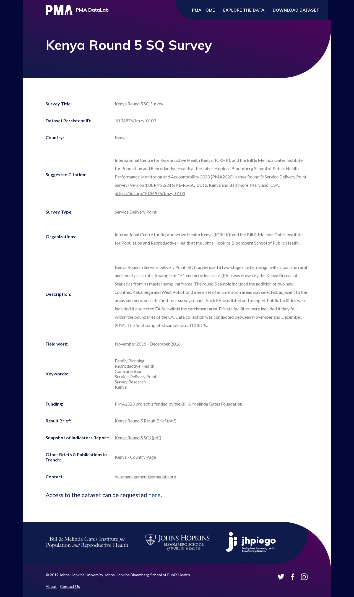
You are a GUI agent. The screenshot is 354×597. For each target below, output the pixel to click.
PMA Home (203, 10)
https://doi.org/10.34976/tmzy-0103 (150, 193)
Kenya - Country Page (135, 457)
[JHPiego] (251, 552)
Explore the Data (243, 10)
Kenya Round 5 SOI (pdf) (138, 437)
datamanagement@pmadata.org (145, 476)
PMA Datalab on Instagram (304, 577)
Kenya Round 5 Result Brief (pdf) (145, 420)
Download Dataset (296, 10)
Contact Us (70, 586)
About (51, 586)
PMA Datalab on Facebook (292, 577)
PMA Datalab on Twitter (281, 577)
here (154, 494)
